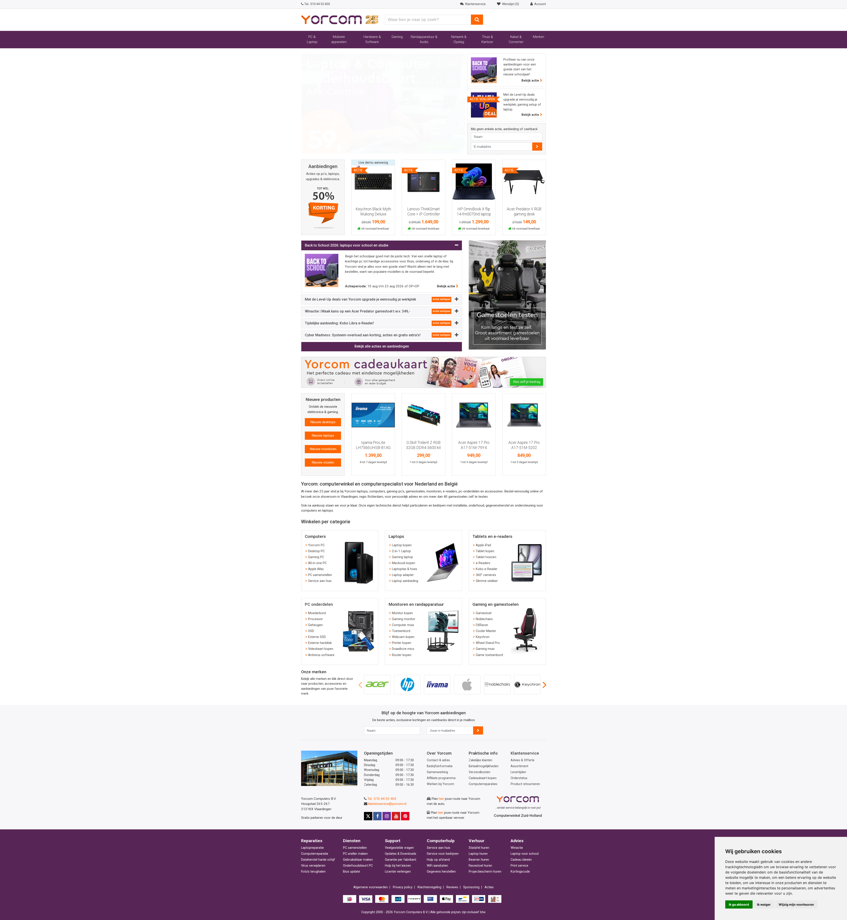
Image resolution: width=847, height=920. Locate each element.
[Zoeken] (477, 20)
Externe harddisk (320, 643)
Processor (315, 619)
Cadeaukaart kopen (483, 778)
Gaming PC (316, 557)
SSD (311, 631)
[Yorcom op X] (368, 816)
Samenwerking (437, 772)
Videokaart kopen (320, 649)
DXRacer (482, 625)
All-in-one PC (317, 563)
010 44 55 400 (317, 4)
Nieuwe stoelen (323, 462)
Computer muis (403, 625)
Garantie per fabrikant (400, 860)
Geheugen (315, 625)
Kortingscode (520, 871)
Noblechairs (484, 619)
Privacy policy (402, 887)
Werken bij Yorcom (440, 784)
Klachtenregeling (429, 887)
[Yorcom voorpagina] (339, 19)
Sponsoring (471, 887)
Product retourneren (525, 784)
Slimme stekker (487, 581)
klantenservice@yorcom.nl (387, 804)
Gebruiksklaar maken (358, 860)
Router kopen (401, 655)
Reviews (452, 887)
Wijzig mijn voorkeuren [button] (796, 904)
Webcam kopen (403, 637)
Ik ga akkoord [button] (739, 904)
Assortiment (519, 766)
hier (441, 799)
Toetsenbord (401, 631)
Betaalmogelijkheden (483, 766)
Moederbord (317, 613)
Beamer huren (479, 860)
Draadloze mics (403, 649)
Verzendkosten (479, 772)
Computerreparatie (314, 854)
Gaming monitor (403, 619)
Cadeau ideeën (521, 860)
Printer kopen (401, 643)
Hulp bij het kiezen (398, 866)
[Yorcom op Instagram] (386, 816)
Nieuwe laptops (323, 436)
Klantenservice (525, 753)
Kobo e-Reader (486, 569)
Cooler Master (486, 631)
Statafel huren (479, 848)
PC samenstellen (320, 575)
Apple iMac (316, 569)
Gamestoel (483, 613)
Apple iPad (483, 545)
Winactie (517, 848)
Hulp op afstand (438, 860)
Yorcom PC (316, 545)
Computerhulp (441, 840)
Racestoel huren (480, 866)
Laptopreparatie (312, 848)
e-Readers (483, 563)
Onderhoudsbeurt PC (358, 866)
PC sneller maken (355, 854)
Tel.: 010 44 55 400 (381, 799)
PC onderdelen (319, 604)
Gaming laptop (402, 557)
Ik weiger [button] (764, 904)
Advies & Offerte (522, 760)
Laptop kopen (402, 545)
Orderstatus (519, 778)
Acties (489, 887)
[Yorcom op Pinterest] (405, 816)
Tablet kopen (485, 551)
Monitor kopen (402, 613)
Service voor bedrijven (443, 854)
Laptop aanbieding (405, 581)
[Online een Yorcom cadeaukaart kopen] (423, 372)
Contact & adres (438, 760)
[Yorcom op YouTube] (396, 816)
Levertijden (518, 772)
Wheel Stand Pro (488, 643)
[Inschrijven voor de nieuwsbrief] (537, 146)
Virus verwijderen (313, 866)
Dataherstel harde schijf (318, 860)
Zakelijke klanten (480, 760)
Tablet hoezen (486, 557)
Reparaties (311, 840)
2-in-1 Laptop (401, 551)
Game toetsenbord (489, 655)
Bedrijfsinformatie (440, 766)
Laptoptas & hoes (404, 569)
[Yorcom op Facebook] (377, 816)
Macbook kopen (403, 563)
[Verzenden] (478, 730)
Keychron (482, 637)
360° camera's (486, 575)
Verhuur (476, 840)
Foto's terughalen (313, 871)
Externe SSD (317, 637)
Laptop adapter (403, 575)
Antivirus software (321, 655)
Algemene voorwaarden (370, 887)
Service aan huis (320, 581)
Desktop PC (316, 551)
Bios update (351, 871)
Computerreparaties (483, 784)
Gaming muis (485, 649)
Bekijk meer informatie (373, 182)
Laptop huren (478, 854)
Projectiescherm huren (485, 871)
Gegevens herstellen (441, 871)
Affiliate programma (441, 778)
